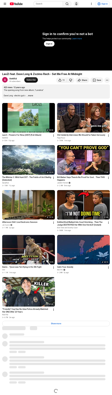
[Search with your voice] (76, 4)
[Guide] (5, 3)
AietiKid (13, 78)
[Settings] (91, 3)
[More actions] (107, 80)
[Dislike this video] (70, 80)
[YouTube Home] (16, 4)
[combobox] (49, 3)
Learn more (77, 38)
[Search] (67, 4)
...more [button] (29, 95)
